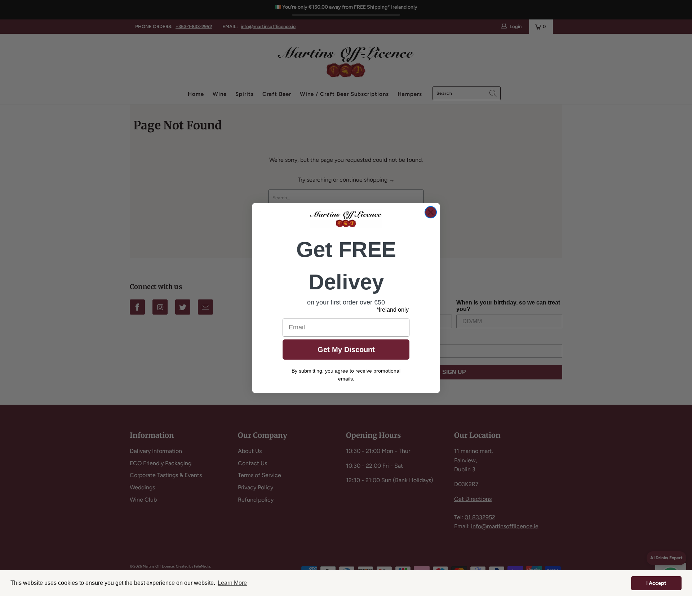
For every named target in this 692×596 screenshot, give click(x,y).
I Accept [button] (656, 583)
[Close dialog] (431, 212)
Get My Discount (346, 349)
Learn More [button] (232, 583)
